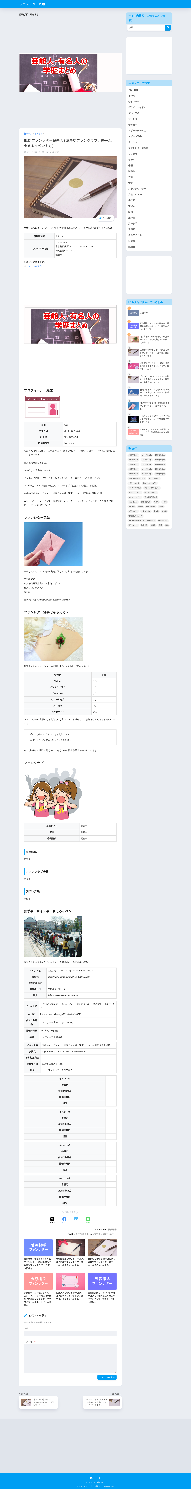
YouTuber (133, 90)
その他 (131, 95)
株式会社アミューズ (136, 516)
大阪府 (161, 506)
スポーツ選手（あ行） (152, 488)
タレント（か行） (150, 492)
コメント (30, 1341)
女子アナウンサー (137, 188)
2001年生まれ (147, 474)
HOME (97, 1478)
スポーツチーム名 (137, 130)
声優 (130, 177)
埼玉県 (140, 506)
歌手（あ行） (163, 520)
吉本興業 (132, 506)
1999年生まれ (160, 469)
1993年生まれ (160, 460)
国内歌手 (112, 1229)
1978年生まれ (84, 1234)
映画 (130, 212)
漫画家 (131, 229)
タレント (132, 142)
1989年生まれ (160, 455)
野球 (160, 525)
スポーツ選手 (135, 136)
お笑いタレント (134, 483)
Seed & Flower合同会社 (137, 478)
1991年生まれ (133, 460)
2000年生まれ (133, 474)
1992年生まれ (147, 460)
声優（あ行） (151, 506)
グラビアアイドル (137, 107)
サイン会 (132, 119)
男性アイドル (135, 235)
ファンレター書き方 (138, 148)
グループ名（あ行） (150, 483)
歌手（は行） (110, 1234)
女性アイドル (135, 194)
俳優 (130, 165)
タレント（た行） (135, 497)
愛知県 (156, 511)
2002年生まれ (160, 474)
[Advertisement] (70, 35)
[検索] (168, 28)
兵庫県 (156, 502)
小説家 (131, 200)
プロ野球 (132, 154)
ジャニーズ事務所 (135, 488)
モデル (131, 159)
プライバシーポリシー (95, 1482)
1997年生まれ (133, 469)
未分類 (131, 218)
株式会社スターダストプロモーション (142, 520)
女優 (130, 183)
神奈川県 (144, 525)
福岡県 (153, 525)
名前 (26, 1328)
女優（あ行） (133, 511)
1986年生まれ (133, 455)
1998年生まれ (147, 469)
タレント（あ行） (135, 492)
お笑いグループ (154, 478)
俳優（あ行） (133, 502)
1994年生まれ (133, 464)
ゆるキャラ (133, 101)
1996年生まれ (160, 464)
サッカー (132, 125)
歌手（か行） (133, 525)
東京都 (97, 1234)
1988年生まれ (147, 455)
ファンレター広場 (32, 4)
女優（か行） (146, 511)
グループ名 (133, 113)
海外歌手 (132, 223)
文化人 (131, 206)
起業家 (131, 241)
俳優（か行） (146, 502)
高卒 (167, 525)
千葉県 (164, 502)
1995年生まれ (147, 464)
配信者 (131, 247)
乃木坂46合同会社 (150, 497)
